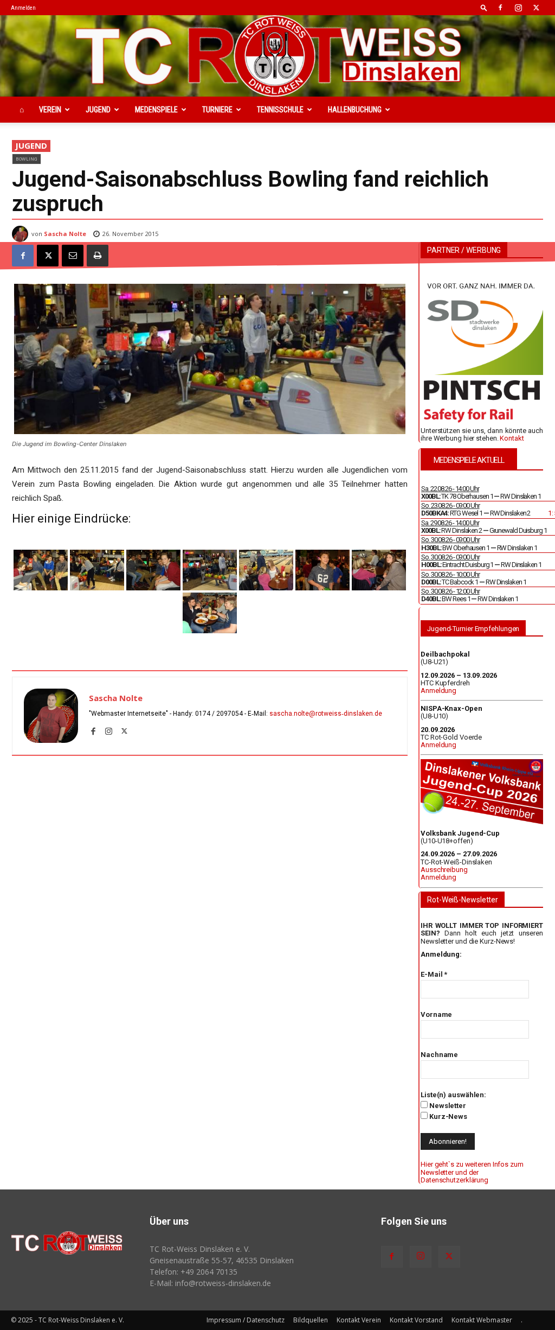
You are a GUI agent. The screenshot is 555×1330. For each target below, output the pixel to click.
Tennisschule (280, 109)
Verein (50, 109)
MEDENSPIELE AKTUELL (469, 460)
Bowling (26, 159)
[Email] (72, 255)
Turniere (217, 109)
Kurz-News (447, 1116)
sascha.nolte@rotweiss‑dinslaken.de (325, 713)
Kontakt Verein (359, 1320)
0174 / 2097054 (219, 713)
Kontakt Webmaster (481, 1320)
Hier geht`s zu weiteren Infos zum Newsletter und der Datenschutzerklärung (472, 1172)
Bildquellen (310, 1320)
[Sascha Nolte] (21, 234)
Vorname (436, 1014)
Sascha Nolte (65, 234)
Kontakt (512, 438)
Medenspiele (156, 109)
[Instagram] (518, 7)
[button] (484, 7)
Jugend (98, 109)
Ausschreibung (444, 870)
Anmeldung (438, 690)
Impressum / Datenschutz (245, 1320)
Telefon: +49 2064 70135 (193, 1272)
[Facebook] (500, 7)
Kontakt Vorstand (416, 1320)
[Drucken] (97, 255)
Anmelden (23, 7)
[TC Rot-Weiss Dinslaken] (277, 56)
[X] (536, 7)
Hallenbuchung (355, 109)
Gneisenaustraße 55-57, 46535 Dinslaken (222, 1260)
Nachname (439, 1055)
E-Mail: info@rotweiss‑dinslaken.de (210, 1283)
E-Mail (434, 974)
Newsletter (447, 1106)
